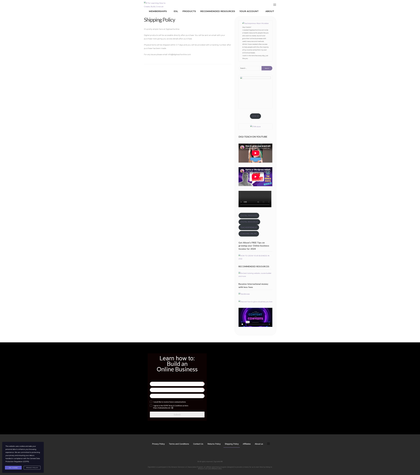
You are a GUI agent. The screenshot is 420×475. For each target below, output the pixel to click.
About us (259, 444)
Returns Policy (214, 444)
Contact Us (198, 444)
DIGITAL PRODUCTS (249, 216)
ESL (176, 11)
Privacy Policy (158, 444)
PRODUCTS (189, 11)
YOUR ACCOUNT (249, 11)
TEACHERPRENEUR (249, 227)
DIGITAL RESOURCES (249, 222)
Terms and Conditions (179, 444)
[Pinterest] (168, 453)
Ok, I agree (13, 467)
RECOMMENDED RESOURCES (217, 11)
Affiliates (247, 444)
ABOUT (269, 11)
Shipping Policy (232, 444)
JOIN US (255, 116)
